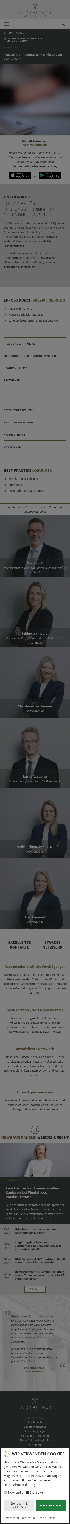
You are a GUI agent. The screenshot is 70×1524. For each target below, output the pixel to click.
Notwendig (15, 1492)
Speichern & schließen (19, 1505)
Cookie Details (46, 1518)
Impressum (28, 1518)
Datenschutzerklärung (19, 1485)
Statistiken (37, 1492)
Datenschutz (11, 1518)
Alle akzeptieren (51, 1505)
